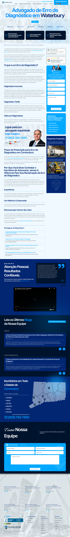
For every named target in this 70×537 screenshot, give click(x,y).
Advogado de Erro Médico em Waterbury (27, 45)
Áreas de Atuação (30, 522)
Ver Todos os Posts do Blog (57, 321)
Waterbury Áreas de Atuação (25, 3)
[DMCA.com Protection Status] (7, 523)
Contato (51, 3)
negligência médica (8, 59)
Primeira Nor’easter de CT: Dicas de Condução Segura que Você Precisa (21, 246)
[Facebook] (5, 517)
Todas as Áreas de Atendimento (44, 533)
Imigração (29, 520)
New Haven (43, 530)
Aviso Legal (11, 533)
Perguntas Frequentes (59, 518)
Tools (56, 528)
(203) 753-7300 (48, 1)
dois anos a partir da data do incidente (16, 158)
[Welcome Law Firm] (7, 2)
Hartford (42, 522)
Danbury (42, 528)
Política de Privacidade (7, 533)
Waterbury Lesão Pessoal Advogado (12, 45)
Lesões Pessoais (30, 518)
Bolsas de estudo (58, 520)
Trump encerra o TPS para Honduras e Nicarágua (17, 239)
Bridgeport (43, 524)
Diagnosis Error (52, 123)
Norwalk (42, 526)
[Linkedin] (7, 517)
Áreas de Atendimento (37, 3)
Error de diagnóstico (54, 127)
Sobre (16, 3)
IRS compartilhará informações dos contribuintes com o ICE (20, 252)
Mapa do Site (15, 533)
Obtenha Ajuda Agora (61, 1)
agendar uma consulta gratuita (26, 220)
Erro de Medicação (53, 125)
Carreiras (56, 524)
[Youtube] (9, 517)
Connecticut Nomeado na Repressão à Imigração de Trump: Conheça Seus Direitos (20, 232)
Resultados (57, 522)
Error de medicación (53, 129)
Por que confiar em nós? (52, 53)
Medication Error (53, 131)
